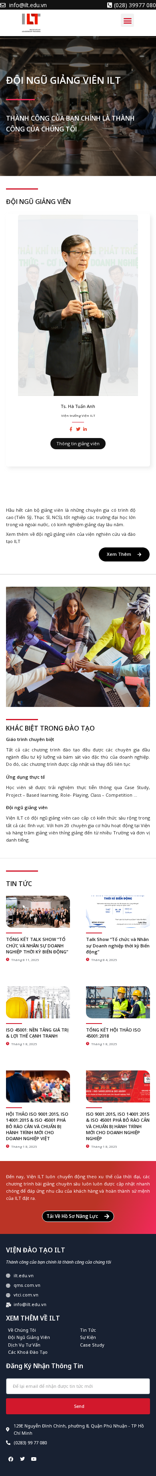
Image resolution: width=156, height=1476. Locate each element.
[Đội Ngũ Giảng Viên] (42, 1337)
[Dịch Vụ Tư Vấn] (42, 1345)
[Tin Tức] (114, 1330)
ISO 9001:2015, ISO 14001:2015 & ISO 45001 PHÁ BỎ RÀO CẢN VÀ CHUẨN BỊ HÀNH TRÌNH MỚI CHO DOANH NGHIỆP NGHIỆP (118, 1126)
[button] (127, 20)
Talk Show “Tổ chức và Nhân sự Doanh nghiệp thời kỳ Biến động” (118, 945)
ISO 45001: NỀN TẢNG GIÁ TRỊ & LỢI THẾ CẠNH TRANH (37, 1033)
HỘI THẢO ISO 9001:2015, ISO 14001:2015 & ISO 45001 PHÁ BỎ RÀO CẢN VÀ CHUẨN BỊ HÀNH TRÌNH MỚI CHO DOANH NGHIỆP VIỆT (37, 1126)
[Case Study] (114, 1345)
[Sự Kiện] (114, 1337)
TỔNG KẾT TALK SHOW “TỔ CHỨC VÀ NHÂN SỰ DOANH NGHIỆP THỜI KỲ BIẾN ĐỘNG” (37, 945)
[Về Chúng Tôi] (42, 1330)
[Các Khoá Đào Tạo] (42, 1352)
